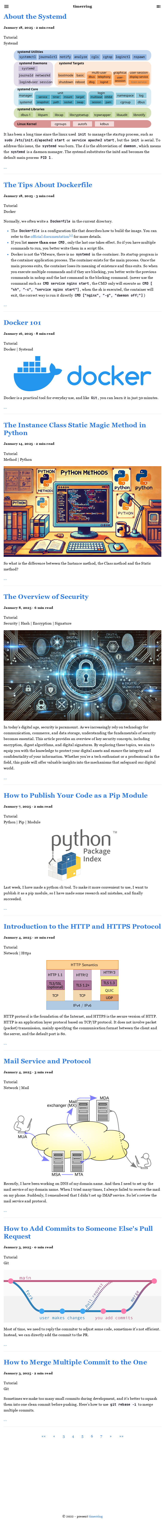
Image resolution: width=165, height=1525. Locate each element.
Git (6, 1263)
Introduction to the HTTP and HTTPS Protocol (82, 926)
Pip (21, 822)
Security (11, 623)
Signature (63, 623)
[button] (44, 1436)
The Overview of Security (46, 596)
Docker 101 (22, 322)
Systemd (11, 43)
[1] (71, 235)
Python (26, 460)
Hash (25, 623)
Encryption (42, 623)
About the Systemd (35, 16)
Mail (25, 1088)
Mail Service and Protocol (47, 1061)
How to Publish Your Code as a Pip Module (76, 795)
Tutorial (11, 37)
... (5, 167)
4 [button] (73, 1436)
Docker (10, 212)
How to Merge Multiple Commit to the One (75, 1362)
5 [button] (82, 1436)
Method (10, 460)
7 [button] (101, 1436)
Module (34, 822)
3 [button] (64, 1436)
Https (26, 953)
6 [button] (92, 1436)
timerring (96, 1516)
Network (11, 953)
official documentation (50, 236)
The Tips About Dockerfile (48, 185)
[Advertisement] (82, 1475)
